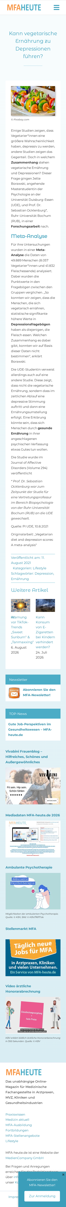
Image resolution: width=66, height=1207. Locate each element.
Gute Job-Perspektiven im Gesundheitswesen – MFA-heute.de (30, 729)
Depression (44, 574)
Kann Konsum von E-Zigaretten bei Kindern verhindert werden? (45, 632)
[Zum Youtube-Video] (33, 999)
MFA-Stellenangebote (23, 1135)
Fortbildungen (17, 1130)
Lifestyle (39, 568)
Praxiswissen (15, 1114)
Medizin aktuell (17, 1119)
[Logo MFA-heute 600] (24, 6)
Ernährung (20, 579)
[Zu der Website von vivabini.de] (33, 770)
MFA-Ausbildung (19, 1125)
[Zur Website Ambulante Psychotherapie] (33, 875)
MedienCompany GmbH (25, 1158)
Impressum (17, 1197)
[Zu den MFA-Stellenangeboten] (33, 942)
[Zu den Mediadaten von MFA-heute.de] (33, 823)
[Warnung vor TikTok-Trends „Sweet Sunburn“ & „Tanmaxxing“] (20, 601)
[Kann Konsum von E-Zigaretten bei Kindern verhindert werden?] (45, 601)
